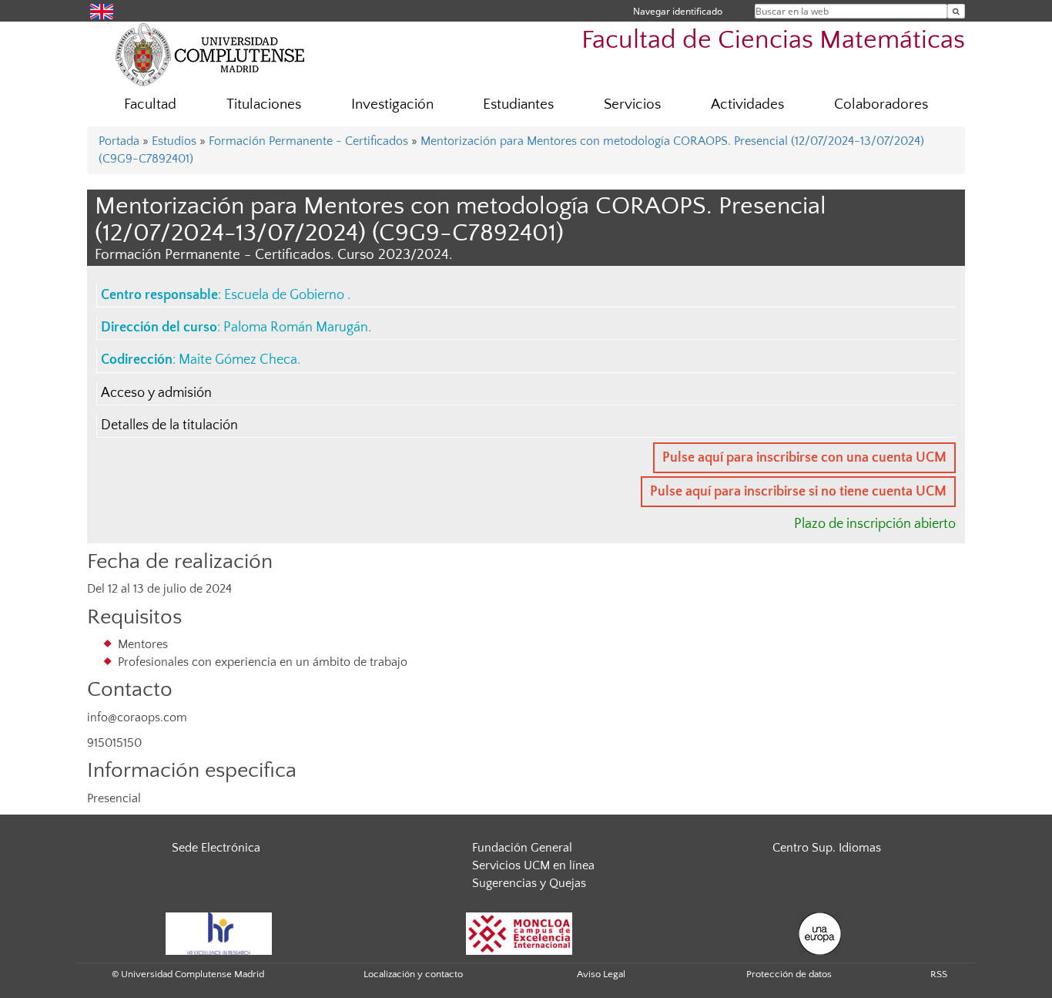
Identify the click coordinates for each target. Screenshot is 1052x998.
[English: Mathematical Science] (101, 10)
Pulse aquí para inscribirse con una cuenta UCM (804, 457)
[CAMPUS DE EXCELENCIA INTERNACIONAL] (519, 932)
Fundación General (522, 848)
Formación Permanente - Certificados (308, 141)
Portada (119, 141)
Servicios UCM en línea (533, 865)
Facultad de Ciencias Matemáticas (773, 40)
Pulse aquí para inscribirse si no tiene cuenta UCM (798, 491)
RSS (938, 974)
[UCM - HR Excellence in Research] (219, 932)
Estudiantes (518, 104)
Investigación (392, 104)
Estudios (174, 141)
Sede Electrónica (216, 848)
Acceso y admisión (156, 393)
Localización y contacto (413, 974)
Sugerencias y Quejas (529, 883)
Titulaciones (263, 104)
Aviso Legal (601, 974)
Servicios (632, 104)
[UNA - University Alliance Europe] (820, 932)
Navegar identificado (677, 11)
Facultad (150, 104)
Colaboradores (881, 104)
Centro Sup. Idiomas (826, 848)
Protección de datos (789, 974)
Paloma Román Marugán (295, 327)
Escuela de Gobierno (285, 295)
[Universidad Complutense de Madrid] (210, 54)
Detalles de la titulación (169, 425)
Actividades (747, 104)
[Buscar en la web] (956, 11)
